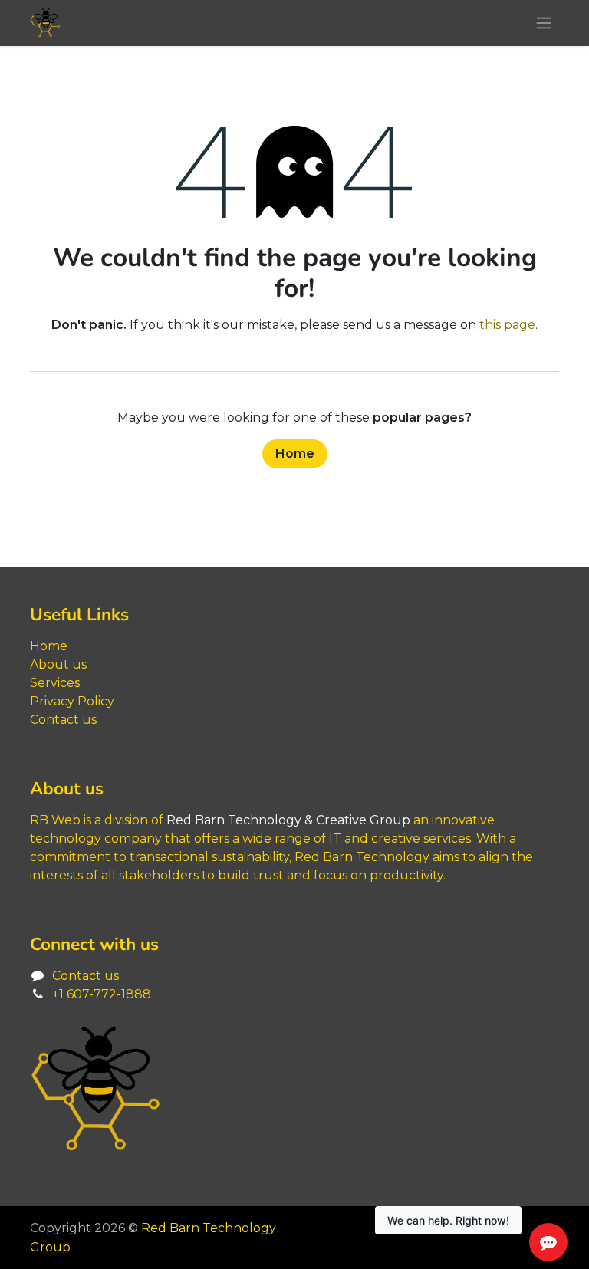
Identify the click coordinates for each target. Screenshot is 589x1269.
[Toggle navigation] (543, 23)
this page (507, 324)
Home (294, 453)
